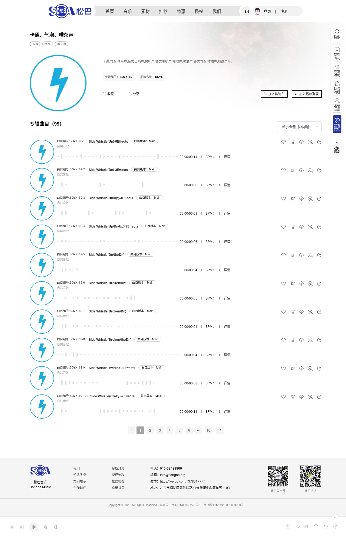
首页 (109, 11)
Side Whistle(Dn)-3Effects (108, 169)
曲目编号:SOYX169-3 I (71, 197)
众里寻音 (118, 487)
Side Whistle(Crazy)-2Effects (112, 396)
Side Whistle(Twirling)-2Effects (112, 367)
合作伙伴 (79, 487)
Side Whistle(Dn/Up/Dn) (106, 254)
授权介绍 (118, 468)
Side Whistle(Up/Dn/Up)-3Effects (113, 226)
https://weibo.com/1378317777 (182, 481)
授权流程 (118, 474)
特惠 (181, 11)
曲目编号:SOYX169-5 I (71, 254)
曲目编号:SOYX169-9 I (71, 367)
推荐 (163, 11)
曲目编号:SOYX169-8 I (71, 339)
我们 (216, 11)
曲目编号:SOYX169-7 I (71, 311)
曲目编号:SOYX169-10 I (72, 396)
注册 (284, 11)
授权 (199, 11)
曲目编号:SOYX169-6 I (71, 282)
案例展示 (79, 481)
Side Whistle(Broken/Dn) (107, 311)
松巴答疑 (118, 481)
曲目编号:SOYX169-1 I (71, 141)
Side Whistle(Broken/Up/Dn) (110, 339)
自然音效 (63, 146)
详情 (227, 156)
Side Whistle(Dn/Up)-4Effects (111, 197)
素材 (145, 11)
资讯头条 (79, 474)
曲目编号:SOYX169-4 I (71, 226)
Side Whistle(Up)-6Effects (108, 141)
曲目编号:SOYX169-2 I (71, 169)
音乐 (127, 11)
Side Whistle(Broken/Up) (107, 282)
